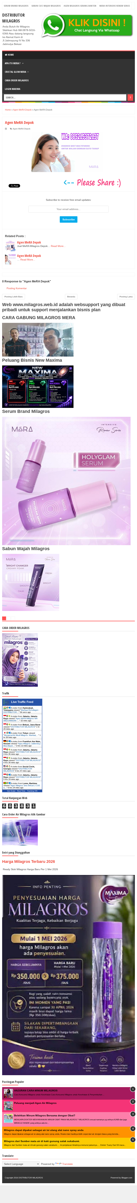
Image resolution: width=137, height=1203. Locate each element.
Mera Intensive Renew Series (114, 5)
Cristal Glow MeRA (15, 71)
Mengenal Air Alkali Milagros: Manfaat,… (21, 735)
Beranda (71, 297)
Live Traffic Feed (22, 701)
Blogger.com (126, 1178)
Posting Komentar (17, 288)
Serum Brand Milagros (16, 5)
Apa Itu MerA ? (13, 63)
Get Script (11, 791)
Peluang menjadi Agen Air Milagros (35, 1103)
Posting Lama (126, 297)
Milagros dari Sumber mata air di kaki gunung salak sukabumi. (42, 1141)
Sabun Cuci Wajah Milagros (46, 5)
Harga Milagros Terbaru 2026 (28, 861)
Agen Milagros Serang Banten (80, 5)
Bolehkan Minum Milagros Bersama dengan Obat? (44, 1115)
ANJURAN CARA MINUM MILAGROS (35, 1090)
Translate (67, 1164)
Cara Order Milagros (17, 80)
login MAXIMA (12, 89)
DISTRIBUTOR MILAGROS (13, 18)
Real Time (21, 791)
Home (10, 54)
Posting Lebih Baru (13, 297)
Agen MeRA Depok (21, 129)
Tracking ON (32, 791)
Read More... (58, 246)
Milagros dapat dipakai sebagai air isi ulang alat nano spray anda (43, 1130)
